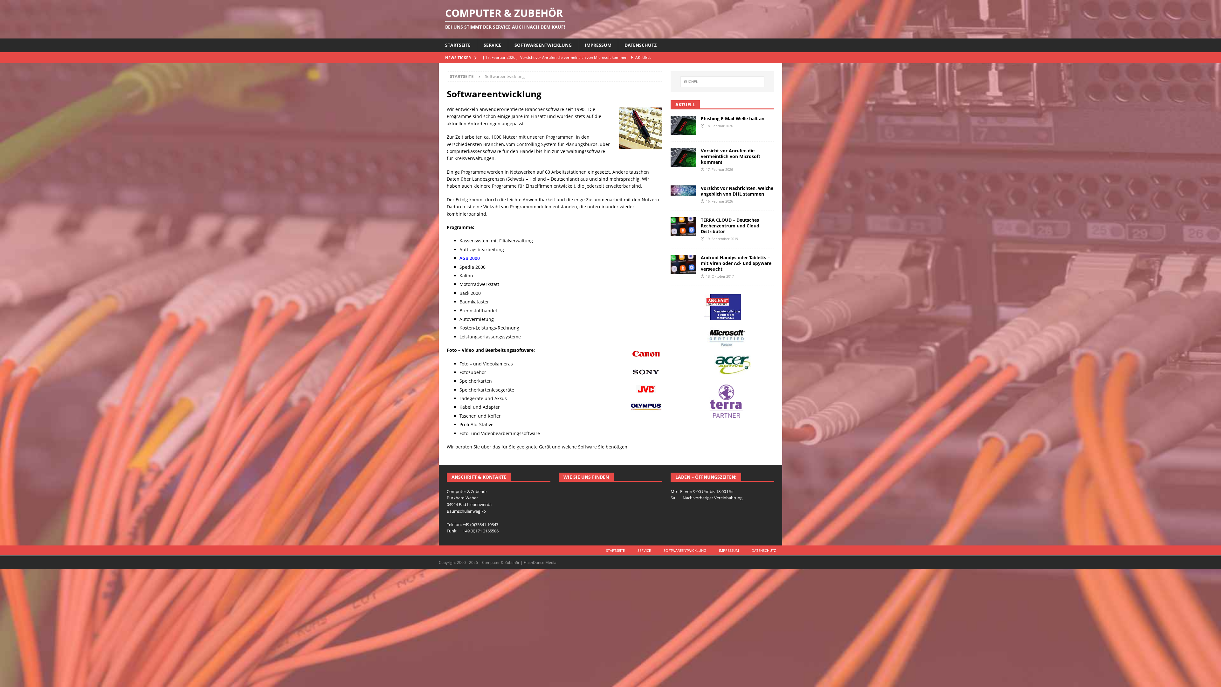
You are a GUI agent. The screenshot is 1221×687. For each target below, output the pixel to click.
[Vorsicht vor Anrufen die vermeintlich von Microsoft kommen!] (683, 157)
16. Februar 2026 (719, 201)
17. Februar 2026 (719, 169)
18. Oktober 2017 (720, 276)
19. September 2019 (722, 238)
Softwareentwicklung (543, 45)
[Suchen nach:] (722, 81)
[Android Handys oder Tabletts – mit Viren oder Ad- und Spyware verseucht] (683, 264)
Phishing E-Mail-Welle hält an (732, 118)
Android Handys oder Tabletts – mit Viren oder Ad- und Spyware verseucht (736, 263)
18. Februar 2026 (719, 125)
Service (492, 45)
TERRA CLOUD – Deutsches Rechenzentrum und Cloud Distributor (730, 225)
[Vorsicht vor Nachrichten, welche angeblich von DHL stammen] (683, 190)
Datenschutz (640, 45)
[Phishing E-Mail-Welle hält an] (683, 125)
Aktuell (685, 104)
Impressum (598, 45)
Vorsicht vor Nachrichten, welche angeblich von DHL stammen (737, 191)
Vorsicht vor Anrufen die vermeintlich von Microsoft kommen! (730, 156)
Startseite (458, 45)
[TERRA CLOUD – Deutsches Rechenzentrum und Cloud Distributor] (683, 226)
